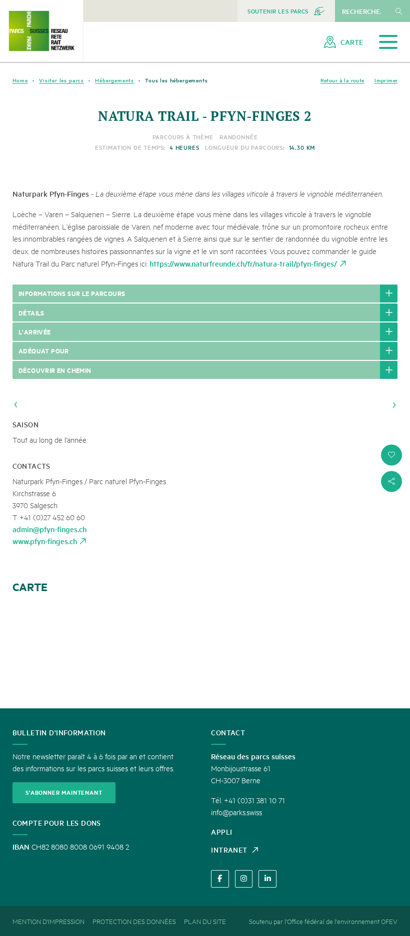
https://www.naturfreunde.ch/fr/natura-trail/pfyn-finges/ (243, 263)
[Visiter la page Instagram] (243, 879)
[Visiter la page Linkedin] (267, 879)
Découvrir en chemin (55, 370)
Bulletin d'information (59, 732)
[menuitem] (286, 11)
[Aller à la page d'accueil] (41, 31)
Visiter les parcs (61, 80)
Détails (31, 312)
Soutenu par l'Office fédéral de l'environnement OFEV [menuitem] (323, 921)
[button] (391, 454)
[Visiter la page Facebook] (219, 879)
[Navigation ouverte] (388, 42)
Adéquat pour (43, 350)
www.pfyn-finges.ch (44, 541)
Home (20, 80)
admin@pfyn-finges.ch (49, 529)
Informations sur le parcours (71, 293)
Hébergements (114, 80)
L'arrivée (34, 331)
